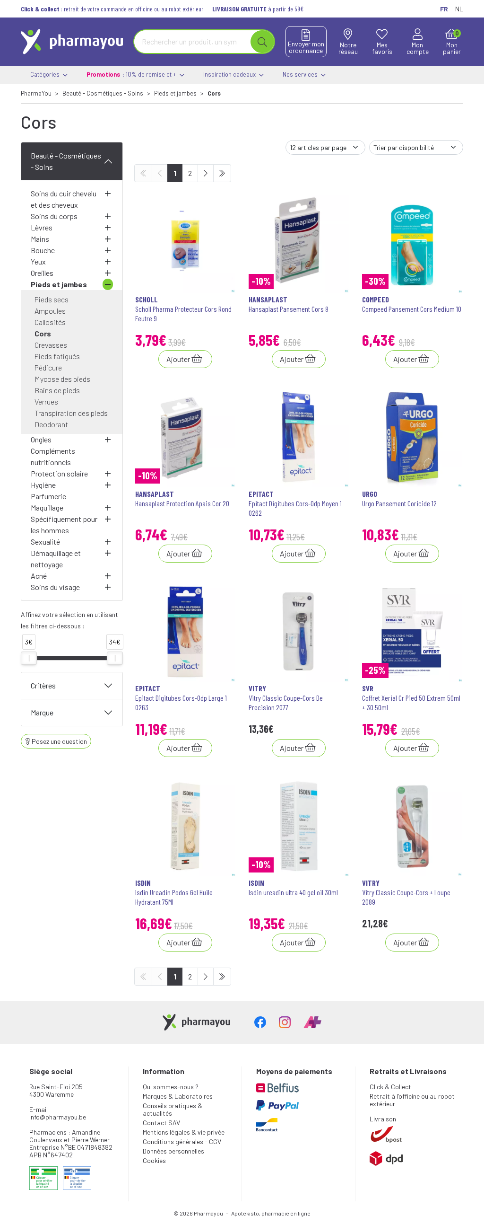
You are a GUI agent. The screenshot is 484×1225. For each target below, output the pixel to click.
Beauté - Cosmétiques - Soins (66, 161)
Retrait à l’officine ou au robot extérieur (412, 1100)
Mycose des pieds (62, 378)
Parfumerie (48, 496)
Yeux (38, 261)
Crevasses (51, 344)
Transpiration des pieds (71, 412)
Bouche (43, 250)
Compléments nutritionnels (53, 456)
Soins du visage (55, 586)
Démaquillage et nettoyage (56, 558)
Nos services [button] (301, 74)
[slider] (29, 658)
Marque (42, 712)
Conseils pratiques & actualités (172, 1109)
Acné (39, 575)
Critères (43, 685)
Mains (40, 238)
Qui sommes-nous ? (171, 1087)
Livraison (383, 1119)
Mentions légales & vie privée (184, 1132)
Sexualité (45, 541)
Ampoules (50, 310)
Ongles (41, 439)
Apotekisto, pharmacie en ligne (271, 1213)
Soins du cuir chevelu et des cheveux (63, 199)
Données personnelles (173, 1151)
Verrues (46, 401)
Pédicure (48, 367)
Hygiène (43, 484)
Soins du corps (54, 216)
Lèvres (41, 227)
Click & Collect (390, 1087)
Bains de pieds (57, 390)
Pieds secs (52, 299)
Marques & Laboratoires (178, 1096)
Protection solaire (59, 473)
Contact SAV (161, 1123)
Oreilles (42, 272)
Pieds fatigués (57, 356)
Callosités (50, 321)
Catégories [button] (45, 74)
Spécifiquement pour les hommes (64, 524)
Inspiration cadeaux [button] (230, 74)
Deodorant (51, 424)
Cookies (154, 1160)
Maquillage (47, 507)
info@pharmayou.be (57, 1117)
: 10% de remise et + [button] (132, 74)
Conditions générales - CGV (182, 1141)
